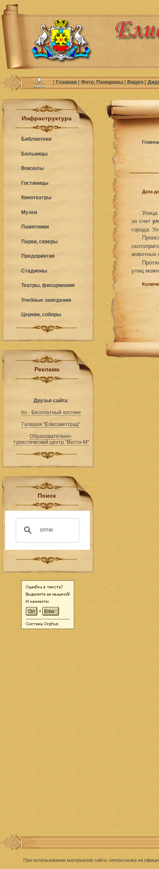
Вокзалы (32, 168)
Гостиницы (34, 183)
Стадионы (34, 271)
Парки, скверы (39, 242)
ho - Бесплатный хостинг (51, 412)
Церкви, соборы (41, 315)
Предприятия (38, 256)
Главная (67, 82)
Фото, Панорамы (102, 82)
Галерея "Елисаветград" (51, 424)
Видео (136, 82)
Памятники (35, 227)
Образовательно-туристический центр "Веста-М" (51, 439)
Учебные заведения (46, 300)
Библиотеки (36, 139)
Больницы (34, 154)
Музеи (29, 212)
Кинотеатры (36, 198)
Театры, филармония (48, 285)
